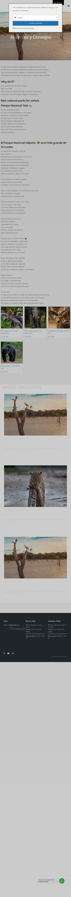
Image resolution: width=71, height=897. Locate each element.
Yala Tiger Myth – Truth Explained (15, 439)
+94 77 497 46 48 (36, 629)
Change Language (35, 23)
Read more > (7, 457)
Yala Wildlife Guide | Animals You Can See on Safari (22, 510)
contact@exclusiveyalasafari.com (35, 634)
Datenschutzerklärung (7, 625)
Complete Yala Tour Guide (13, 582)
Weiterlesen (12, 318)
